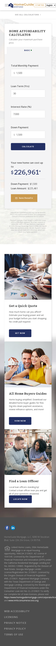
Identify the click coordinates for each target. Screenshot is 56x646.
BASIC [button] (27, 50)
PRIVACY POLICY (15, 628)
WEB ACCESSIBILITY (17, 611)
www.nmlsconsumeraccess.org (23, 600)
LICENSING (11, 617)
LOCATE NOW (20, 499)
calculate (28, 146)
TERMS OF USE (13, 634)
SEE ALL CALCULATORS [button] (27, 14)
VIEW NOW (20, 421)
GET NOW (20, 333)
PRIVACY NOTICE (15, 623)
